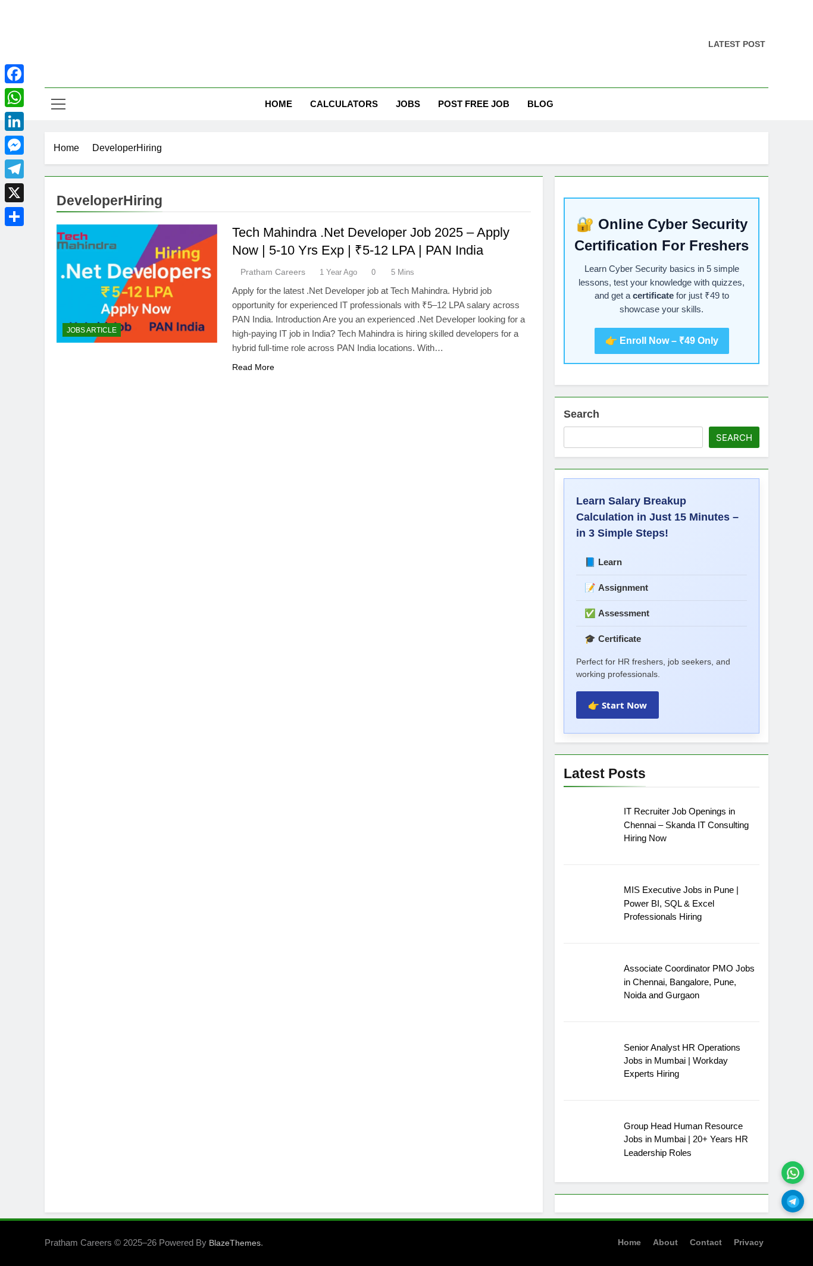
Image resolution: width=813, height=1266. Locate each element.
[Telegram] (14, 169)
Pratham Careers (272, 272)
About (665, 1242)
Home (278, 104)
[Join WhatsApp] (792, 1172)
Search (581, 414)
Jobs (408, 104)
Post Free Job (473, 104)
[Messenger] (14, 145)
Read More (253, 367)
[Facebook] (14, 74)
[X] (14, 193)
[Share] (14, 216)
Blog (540, 104)
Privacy (749, 1242)
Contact (706, 1242)
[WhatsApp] (14, 97)
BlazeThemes (235, 1243)
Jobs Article (92, 330)
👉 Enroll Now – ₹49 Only (661, 341)
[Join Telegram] (792, 1201)
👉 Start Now (617, 705)
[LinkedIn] (14, 121)
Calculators (344, 104)
